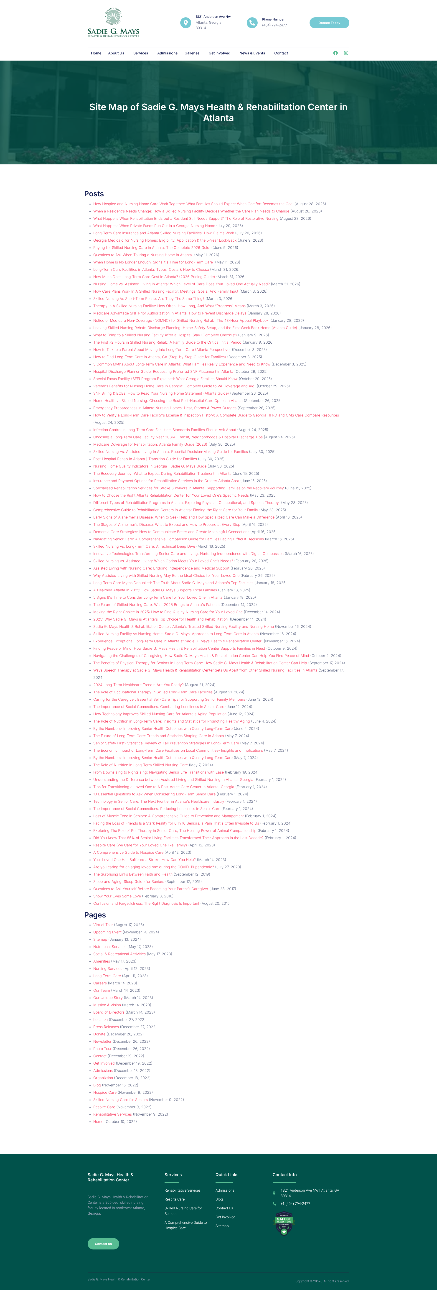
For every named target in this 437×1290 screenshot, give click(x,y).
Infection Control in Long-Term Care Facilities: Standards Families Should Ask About (164, 429)
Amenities (101, 961)
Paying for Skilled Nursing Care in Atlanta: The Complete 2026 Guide (152, 247)
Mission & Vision (107, 1005)
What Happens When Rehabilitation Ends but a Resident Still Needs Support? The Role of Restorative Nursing (186, 218)
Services (140, 53)
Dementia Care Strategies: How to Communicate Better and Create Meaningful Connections (171, 531)
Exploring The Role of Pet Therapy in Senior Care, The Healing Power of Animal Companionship (175, 830)
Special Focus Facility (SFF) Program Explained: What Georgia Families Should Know (165, 378)
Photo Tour (102, 1048)
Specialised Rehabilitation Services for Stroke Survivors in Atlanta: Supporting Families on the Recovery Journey (188, 488)
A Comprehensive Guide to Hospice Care (128, 852)
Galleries (192, 53)
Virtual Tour (103, 924)
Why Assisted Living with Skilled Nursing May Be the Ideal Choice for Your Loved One (166, 575)
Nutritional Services (109, 946)
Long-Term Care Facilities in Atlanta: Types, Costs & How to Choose (151, 269)
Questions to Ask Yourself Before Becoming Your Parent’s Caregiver (150, 888)
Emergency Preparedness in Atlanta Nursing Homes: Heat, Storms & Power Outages (164, 408)
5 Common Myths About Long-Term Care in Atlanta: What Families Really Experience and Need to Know (181, 364)
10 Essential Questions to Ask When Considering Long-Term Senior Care (154, 794)
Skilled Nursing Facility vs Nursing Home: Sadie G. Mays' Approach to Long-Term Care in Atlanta (176, 633)
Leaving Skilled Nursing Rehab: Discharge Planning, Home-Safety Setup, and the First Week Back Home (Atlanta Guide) (195, 327)
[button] (117, 53)
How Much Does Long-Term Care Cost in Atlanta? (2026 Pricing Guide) (154, 276)
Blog (97, 1085)
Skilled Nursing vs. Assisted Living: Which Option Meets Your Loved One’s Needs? (163, 561)
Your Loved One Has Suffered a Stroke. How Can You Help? (144, 859)
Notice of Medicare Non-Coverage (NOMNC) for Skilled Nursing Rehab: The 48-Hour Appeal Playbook (181, 320)
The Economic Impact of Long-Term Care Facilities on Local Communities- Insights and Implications (178, 750)
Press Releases (106, 1026)
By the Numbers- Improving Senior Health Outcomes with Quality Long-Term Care (163, 728)
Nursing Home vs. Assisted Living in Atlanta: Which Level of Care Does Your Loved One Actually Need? (181, 284)
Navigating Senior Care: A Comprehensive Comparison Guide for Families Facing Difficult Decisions (178, 539)
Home (96, 53)
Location (100, 1019)
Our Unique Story (108, 997)
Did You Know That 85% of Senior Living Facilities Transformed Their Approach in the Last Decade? (178, 837)
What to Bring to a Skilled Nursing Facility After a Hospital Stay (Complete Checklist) (165, 335)
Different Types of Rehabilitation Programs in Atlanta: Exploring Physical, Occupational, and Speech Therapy (186, 502)
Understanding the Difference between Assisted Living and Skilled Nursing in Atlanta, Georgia (173, 779)
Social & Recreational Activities (119, 954)
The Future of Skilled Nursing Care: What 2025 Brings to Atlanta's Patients (156, 604)
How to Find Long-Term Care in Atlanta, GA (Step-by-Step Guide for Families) (159, 357)
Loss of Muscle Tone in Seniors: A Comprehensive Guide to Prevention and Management (168, 816)
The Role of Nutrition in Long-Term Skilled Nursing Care (140, 765)
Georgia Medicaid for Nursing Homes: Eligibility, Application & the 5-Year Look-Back (164, 240)
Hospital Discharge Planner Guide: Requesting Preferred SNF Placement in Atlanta (163, 371)
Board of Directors (108, 1012)
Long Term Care (107, 975)
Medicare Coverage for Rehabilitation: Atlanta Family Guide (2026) (150, 444)
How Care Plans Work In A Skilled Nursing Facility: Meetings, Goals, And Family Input (165, 291)
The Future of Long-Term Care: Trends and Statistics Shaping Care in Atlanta (158, 735)
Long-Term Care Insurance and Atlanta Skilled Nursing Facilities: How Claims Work (163, 233)
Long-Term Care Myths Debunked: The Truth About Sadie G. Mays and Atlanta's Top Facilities (173, 582)
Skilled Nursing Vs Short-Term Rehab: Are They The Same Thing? (148, 298)
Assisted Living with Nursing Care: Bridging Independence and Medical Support (161, 568)
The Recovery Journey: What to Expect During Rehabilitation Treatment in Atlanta (162, 473)
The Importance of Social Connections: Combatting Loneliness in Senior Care (158, 706)
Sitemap (100, 939)
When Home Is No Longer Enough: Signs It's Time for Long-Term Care (153, 262)
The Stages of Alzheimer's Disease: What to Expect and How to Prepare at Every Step (166, 524)
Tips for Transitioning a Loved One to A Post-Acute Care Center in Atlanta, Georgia (163, 786)
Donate (99, 1034)
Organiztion (103, 1077)
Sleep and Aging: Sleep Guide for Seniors (128, 881)
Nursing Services (107, 968)
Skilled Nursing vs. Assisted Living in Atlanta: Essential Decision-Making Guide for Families (170, 451)
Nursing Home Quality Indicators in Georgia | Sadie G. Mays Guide (149, 466)
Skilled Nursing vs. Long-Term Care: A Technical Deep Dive (144, 546)
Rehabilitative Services (112, 1114)
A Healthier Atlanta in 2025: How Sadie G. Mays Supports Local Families (155, 590)
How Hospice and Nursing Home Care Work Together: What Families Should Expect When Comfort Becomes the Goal (193, 204)
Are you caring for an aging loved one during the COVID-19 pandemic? (153, 867)
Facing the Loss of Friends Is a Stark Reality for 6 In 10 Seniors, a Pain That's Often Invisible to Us (176, 823)
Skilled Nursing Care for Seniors (120, 1099)
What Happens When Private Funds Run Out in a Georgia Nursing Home (154, 225)
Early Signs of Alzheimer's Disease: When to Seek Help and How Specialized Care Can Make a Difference (183, 517)
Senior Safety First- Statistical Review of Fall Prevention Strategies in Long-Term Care (166, 743)
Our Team (101, 990)
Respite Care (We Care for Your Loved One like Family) (140, 845)
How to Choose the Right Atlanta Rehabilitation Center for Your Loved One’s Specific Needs (171, 495)
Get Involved (219, 53)
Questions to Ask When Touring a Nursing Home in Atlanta (143, 255)
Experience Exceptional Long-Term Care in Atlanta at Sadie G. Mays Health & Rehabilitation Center (178, 641)
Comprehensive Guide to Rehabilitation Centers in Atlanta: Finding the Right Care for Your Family (175, 510)
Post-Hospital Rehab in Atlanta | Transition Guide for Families (145, 459)
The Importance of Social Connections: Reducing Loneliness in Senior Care (156, 808)
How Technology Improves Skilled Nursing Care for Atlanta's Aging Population (159, 714)
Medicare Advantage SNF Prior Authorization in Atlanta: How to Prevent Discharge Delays (169, 313)
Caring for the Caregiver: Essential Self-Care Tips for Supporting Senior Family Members (169, 699)
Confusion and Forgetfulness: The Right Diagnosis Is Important (146, 903)
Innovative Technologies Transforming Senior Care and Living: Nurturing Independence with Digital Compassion (188, 553)
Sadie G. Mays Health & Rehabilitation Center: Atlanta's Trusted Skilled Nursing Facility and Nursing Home (183, 626)
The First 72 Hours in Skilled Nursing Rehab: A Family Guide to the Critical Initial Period (167, 342)
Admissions (167, 53)
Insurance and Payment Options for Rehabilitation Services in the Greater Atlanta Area (166, 480)
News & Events (252, 53)
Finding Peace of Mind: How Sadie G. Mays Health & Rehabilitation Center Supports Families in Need (179, 648)
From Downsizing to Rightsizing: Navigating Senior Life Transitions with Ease (158, 772)
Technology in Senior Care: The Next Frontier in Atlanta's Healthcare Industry (158, 801)
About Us (116, 53)
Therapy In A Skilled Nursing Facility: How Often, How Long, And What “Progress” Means (169, 306)
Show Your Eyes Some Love (117, 896)
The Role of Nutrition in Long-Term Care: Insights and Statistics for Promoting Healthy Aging (171, 721)
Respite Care (104, 1107)
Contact (281, 53)
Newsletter (102, 1041)
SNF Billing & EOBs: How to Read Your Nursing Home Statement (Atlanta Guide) (161, 393)
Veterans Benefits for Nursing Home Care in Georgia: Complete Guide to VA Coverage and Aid (174, 386)
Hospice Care (105, 1092)
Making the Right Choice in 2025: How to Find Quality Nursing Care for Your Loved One (168, 612)
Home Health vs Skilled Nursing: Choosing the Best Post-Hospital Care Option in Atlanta (168, 400)
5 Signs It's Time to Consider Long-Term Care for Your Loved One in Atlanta (158, 597)
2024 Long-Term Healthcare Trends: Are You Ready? (138, 684)
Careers (100, 983)
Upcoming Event (107, 932)
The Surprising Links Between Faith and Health (133, 874)
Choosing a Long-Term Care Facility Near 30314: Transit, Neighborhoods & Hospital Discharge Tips (178, 437)
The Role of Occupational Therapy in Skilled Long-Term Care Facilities (153, 692)
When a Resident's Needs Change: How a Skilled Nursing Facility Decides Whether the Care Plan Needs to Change (191, 211)
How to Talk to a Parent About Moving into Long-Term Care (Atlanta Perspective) (162, 349)
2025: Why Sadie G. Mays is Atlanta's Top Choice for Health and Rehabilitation (161, 619)
